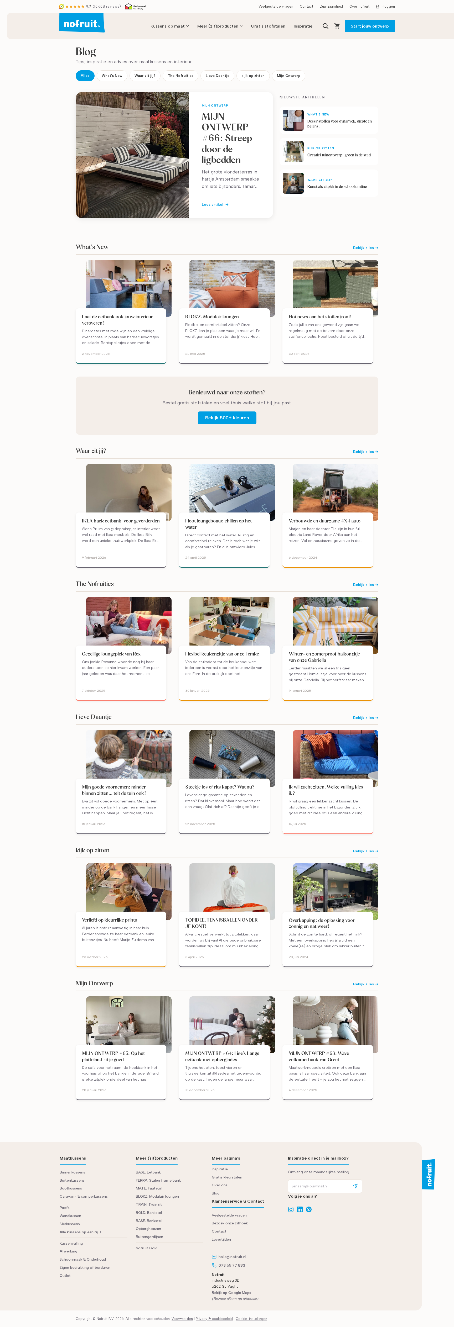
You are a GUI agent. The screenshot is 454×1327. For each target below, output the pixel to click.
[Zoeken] (325, 26)
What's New (112, 75)
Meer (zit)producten (218, 26)
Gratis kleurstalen (227, 1177)
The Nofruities (180, 75)
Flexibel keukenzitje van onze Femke (222, 654)
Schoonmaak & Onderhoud (83, 1259)
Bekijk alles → (365, 248)
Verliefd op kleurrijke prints (109, 920)
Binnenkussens (72, 1172)
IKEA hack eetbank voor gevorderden (121, 521)
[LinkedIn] (300, 1209)
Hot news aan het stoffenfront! (320, 317)
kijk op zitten (253, 75)
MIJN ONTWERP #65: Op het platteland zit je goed (113, 1056)
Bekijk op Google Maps (231, 1293)
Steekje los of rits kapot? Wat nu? (220, 787)
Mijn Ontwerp (288, 75)
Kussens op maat (168, 26)
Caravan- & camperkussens (84, 1196)
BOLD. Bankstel (149, 1212)
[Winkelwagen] (337, 26)
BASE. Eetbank (148, 1172)
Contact (306, 6)
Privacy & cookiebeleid (214, 1319)
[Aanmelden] (355, 1186)
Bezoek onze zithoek (230, 1223)
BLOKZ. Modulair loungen (212, 317)
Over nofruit (359, 6)
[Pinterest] (309, 1209)
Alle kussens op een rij (79, 1232)
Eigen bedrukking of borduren (85, 1267)
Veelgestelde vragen (276, 6)
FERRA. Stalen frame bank (158, 1180)
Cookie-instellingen (251, 1319)
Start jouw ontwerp (370, 26)
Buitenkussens (72, 1180)
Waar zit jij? (145, 75)
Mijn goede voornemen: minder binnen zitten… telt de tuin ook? (114, 790)
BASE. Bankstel (149, 1221)
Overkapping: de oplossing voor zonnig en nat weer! (322, 923)
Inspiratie (303, 26)
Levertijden (221, 1239)
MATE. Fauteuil (149, 1188)
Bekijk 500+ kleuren (227, 418)
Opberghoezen (148, 1228)
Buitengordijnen (149, 1237)
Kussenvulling (71, 1243)
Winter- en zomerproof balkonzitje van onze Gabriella (324, 657)
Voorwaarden (182, 1319)
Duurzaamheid (331, 6)
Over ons (220, 1185)
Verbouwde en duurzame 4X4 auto (324, 521)
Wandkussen (70, 1216)
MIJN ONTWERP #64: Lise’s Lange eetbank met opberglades (222, 1056)
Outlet (65, 1275)
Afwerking (68, 1251)
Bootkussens (71, 1188)
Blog (215, 1193)
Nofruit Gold (146, 1248)
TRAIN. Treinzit (149, 1204)
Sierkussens (70, 1224)
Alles (85, 75)
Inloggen (388, 6)
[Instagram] (291, 1209)
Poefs (65, 1208)
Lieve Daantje (217, 75)
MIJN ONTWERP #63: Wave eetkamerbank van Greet (319, 1056)
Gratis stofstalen (268, 26)
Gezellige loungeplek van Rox (111, 654)
